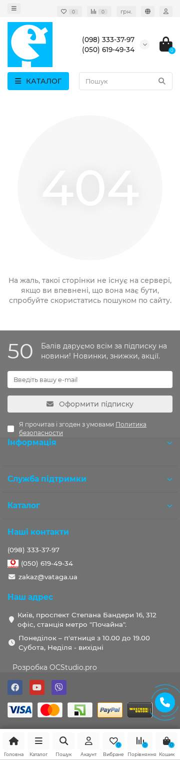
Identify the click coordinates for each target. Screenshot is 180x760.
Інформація (32, 442)
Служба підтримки (47, 479)
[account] (166, 11)
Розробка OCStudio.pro (54, 667)
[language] (147, 11)
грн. (126, 11)
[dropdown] (14, 8)
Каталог (24, 505)
